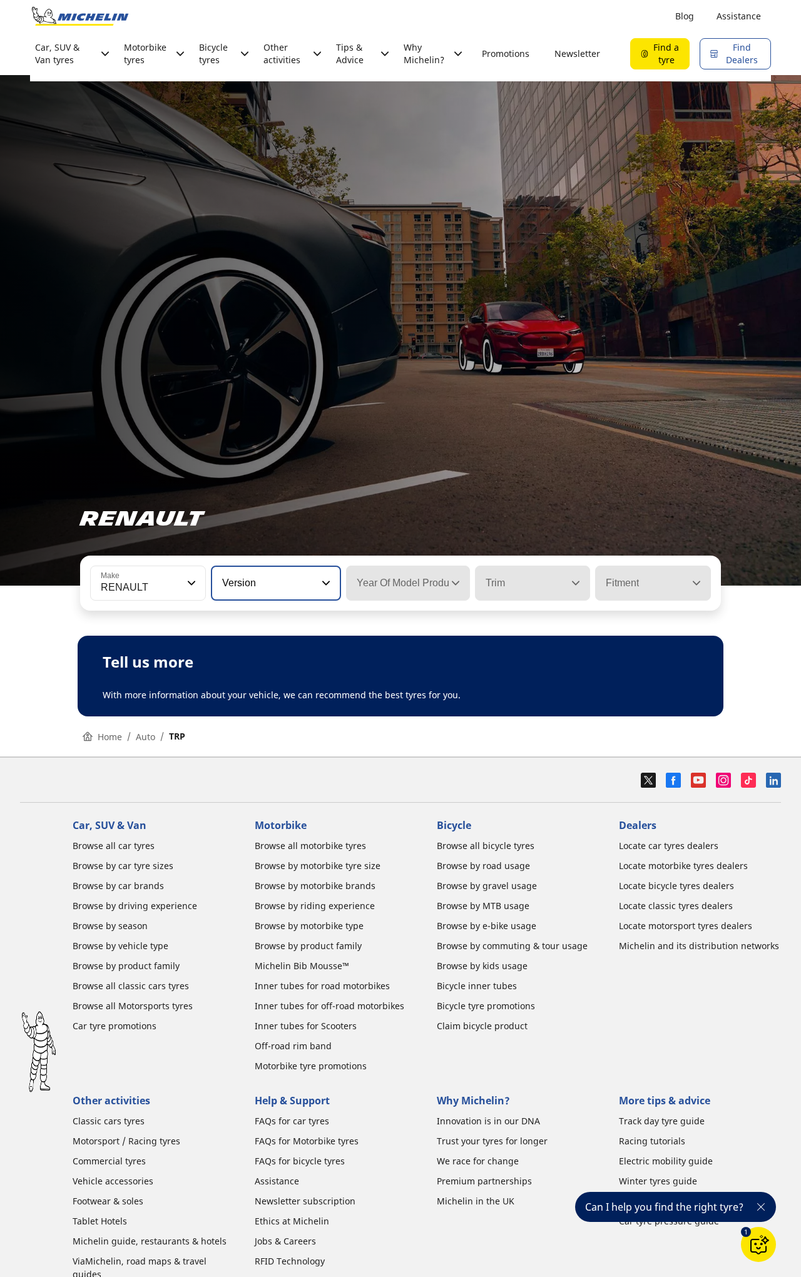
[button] (190, 583)
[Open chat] (758, 1244)
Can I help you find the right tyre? (664, 1207)
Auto (145, 737)
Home (110, 737)
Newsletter (577, 53)
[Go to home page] (80, 16)
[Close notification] (760, 1206)
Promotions (505, 53)
